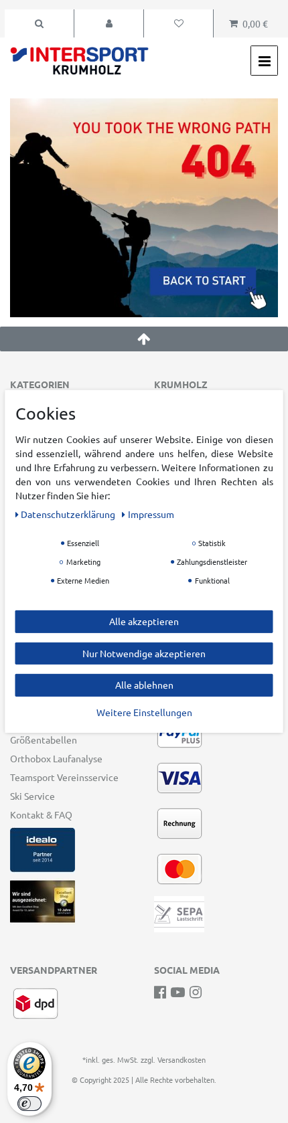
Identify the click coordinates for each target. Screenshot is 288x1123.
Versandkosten (181, 1059)
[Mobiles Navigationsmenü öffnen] (264, 61)
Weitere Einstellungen (144, 711)
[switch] (29, 1103)
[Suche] (39, 23)
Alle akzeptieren (144, 621)
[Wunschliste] (178, 23)
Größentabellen (43, 739)
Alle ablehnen (144, 685)
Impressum (151, 514)
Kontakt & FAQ (41, 814)
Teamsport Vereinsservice (64, 777)
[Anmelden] (108, 23)
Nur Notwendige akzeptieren (144, 652)
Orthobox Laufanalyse (56, 758)
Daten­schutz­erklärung (69, 514)
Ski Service (32, 796)
